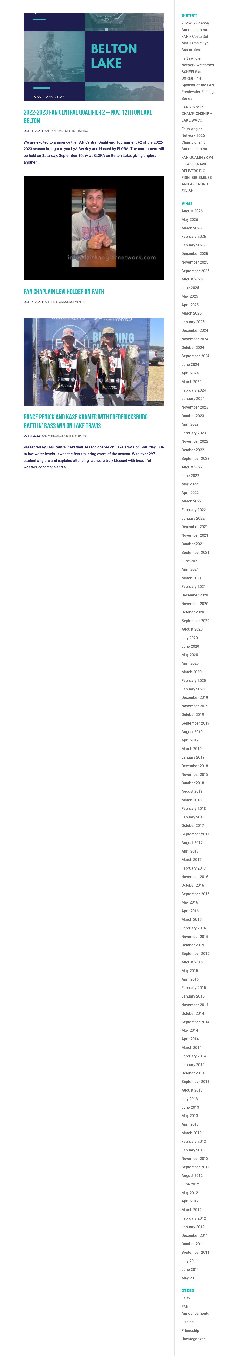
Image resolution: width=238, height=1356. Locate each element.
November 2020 (195, 604)
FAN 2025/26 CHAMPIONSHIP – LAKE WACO (197, 114)
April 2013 (190, 1124)
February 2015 (194, 988)
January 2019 (193, 757)
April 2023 (190, 424)
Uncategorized (194, 1339)
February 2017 (194, 868)
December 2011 (195, 1235)
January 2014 (193, 1065)
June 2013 (190, 1107)
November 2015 (195, 936)
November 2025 (195, 262)
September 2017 (195, 834)
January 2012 (193, 1227)
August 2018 (192, 791)
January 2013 (193, 1150)
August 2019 (192, 732)
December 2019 (195, 697)
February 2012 (194, 1218)
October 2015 (193, 945)
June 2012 (190, 1184)
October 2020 (193, 612)
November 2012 (195, 1158)
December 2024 (195, 330)
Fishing (82, 130)
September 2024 (195, 356)
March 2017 (192, 859)
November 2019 (195, 706)
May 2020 (190, 655)
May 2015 (190, 971)
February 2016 (194, 928)
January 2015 (193, 996)
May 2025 (190, 296)
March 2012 (192, 1210)
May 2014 (190, 1030)
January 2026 (193, 245)
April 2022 (190, 492)
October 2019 (193, 714)
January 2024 (193, 398)
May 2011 (190, 1278)
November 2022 (195, 441)
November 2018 (195, 774)
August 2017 (192, 843)
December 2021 (195, 527)
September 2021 (195, 552)
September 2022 (195, 458)
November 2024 (195, 339)
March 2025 (192, 313)
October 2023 (193, 416)
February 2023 (194, 433)
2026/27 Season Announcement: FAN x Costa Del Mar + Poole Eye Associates (195, 36)
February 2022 (194, 510)
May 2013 (190, 1116)
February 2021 (194, 586)
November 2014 (195, 1005)
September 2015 (195, 953)
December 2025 (195, 253)
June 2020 (190, 646)
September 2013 (195, 1081)
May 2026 (190, 219)
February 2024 (194, 390)
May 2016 (190, 902)
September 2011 (195, 1252)
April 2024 (190, 373)
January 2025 (193, 322)
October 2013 (193, 1073)
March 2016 (192, 919)
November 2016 (195, 877)
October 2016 (193, 885)
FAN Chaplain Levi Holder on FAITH (64, 292)
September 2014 (195, 1022)
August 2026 (192, 211)
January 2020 (193, 689)
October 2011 (193, 1244)
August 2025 (192, 279)
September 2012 (195, 1167)
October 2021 (193, 544)
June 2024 (190, 364)
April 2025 (190, 305)
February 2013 (194, 1141)
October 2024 (193, 347)
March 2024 (192, 382)
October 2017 (193, 825)
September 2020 (195, 620)
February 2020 (194, 680)
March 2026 (192, 228)
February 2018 (194, 808)
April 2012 (190, 1201)
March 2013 (192, 1133)
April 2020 (190, 663)
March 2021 (192, 578)
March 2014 (192, 1047)
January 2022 (193, 518)
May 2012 (190, 1193)
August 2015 (192, 962)
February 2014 (194, 1056)
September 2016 (195, 894)
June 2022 (190, 475)
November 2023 (195, 407)
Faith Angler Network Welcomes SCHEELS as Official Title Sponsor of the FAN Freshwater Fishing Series (198, 78)
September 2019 (195, 723)
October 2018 (193, 783)
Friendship (190, 1330)
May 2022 (190, 484)
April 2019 (190, 740)
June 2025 (190, 288)
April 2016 (190, 911)
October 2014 (193, 1013)
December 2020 (195, 595)
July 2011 (190, 1261)
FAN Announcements (59, 130)
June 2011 (190, 1269)
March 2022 (192, 501)
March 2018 (192, 800)
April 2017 (190, 851)
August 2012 (192, 1175)
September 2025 (195, 271)
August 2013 (192, 1090)
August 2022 (192, 467)
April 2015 (190, 979)
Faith (47, 301)
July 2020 (190, 638)
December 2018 (195, 766)
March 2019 (192, 749)
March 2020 (192, 672)
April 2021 (190, 569)
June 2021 (190, 561)
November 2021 (195, 535)
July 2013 (190, 1099)
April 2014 (190, 1039)
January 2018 (193, 817)
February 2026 (194, 236)
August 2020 (192, 629)
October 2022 (193, 450)
